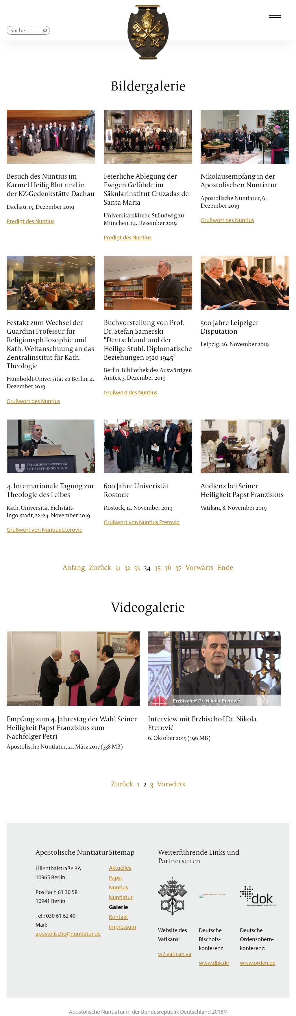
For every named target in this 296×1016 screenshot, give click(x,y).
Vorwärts (200, 567)
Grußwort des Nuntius (227, 219)
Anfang (74, 567)
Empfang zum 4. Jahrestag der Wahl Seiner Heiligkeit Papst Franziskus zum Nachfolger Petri (72, 727)
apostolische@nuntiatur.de (68, 933)
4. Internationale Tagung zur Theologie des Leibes (50, 490)
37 (178, 567)
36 (168, 567)
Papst (115, 877)
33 (137, 567)
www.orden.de (257, 962)
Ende (225, 567)
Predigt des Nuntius (30, 221)
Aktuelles (120, 867)
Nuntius (118, 887)
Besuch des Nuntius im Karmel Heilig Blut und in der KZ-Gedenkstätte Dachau (51, 184)
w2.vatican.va (174, 953)
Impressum (122, 926)
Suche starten (46, 32)
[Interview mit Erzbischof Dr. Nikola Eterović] (214, 705)
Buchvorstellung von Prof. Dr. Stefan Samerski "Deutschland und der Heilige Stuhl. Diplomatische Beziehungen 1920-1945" (148, 340)
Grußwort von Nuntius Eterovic (44, 529)
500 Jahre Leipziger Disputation (230, 327)
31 (117, 567)
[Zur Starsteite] (148, 57)
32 (127, 567)
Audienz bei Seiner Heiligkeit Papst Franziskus (242, 490)
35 (158, 567)
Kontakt (118, 916)
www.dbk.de (214, 962)
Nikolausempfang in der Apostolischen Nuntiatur (239, 180)
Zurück (100, 567)
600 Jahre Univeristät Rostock (136, 490)
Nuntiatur (121, 897)
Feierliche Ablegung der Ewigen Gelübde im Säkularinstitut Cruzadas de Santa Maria (146, 189)
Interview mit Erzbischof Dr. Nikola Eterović (202, 723)
